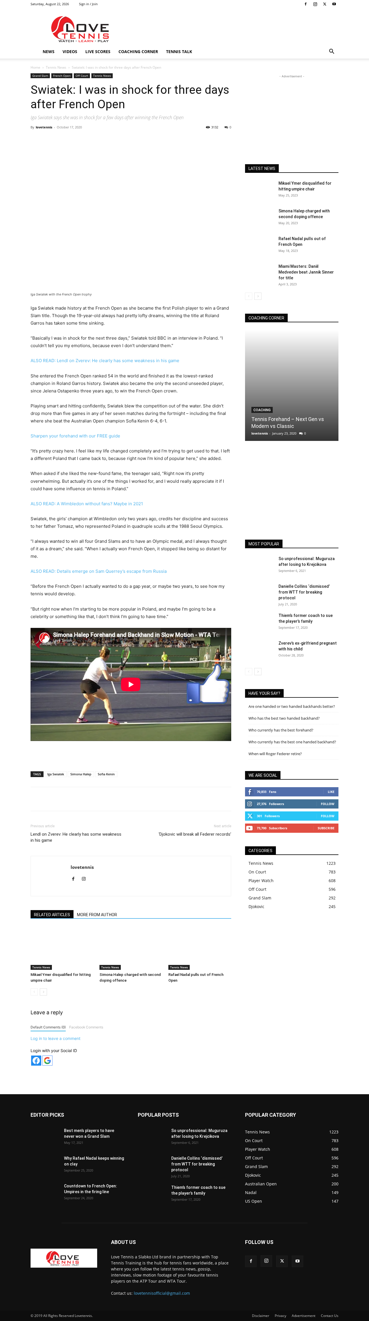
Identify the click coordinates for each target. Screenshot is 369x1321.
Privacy (280, 1315)
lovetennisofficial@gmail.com (162, 1293)
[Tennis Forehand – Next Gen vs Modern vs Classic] (291, 385)
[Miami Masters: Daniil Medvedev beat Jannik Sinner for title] (259, 273)
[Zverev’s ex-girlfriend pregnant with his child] (259, 650)
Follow (327, 804)
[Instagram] (315, 4)
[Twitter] (324, 4)
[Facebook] (305, 4)
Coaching (262, 410)
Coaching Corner (138, 51)
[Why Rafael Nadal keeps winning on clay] (45, 1165)
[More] (151, 140)
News (48, 51)
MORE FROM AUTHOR (97, 914)
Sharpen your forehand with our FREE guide (75, 436)
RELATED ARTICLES (52, 914)
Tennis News (56, 67)
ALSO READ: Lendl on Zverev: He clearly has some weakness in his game (105, 360)
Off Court (82, 76)
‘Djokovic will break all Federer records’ (195, 834)
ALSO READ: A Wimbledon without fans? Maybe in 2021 (87, 503)
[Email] (137, 140)
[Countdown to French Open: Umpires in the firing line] (45, 1193)
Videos (70, 51)
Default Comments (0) (48, 1027)
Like (331, 791)
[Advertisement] (233, 29)
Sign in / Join (88, 4)
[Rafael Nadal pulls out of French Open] (199, 948)
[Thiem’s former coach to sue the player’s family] (259, 623)
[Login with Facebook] (36, 1061)
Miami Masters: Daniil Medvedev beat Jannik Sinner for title (306, 272)
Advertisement (303, 1315)
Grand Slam (40, 76)
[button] (331, 52)
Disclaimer (260, 1315)
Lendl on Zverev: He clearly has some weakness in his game (76, 837)
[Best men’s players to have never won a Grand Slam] (45, 1138)
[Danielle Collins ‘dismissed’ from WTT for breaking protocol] (259, 593)
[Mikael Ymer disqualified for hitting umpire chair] (62, 948)
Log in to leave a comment (55, 1038)
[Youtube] (334, 4)
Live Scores (97, 51)
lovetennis (44, 127)
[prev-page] (34, 992)
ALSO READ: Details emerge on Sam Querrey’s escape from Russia (99, 571)
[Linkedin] (124, 140)
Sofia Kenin (106, 774)
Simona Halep (80, 774)
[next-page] (43, 992)
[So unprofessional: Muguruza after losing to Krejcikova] (259, 566)
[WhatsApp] (111, 140)
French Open (62, 76)
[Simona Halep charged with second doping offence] (130, 948)
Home (35, 67)
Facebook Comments (86, 1027)
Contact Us (329, 1315)
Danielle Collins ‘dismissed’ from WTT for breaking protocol (304, 592)
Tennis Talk (179, 51)
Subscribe (326, 828)
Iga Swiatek (55, 774)
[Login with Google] (47, 1061)
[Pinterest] (97, 140)
